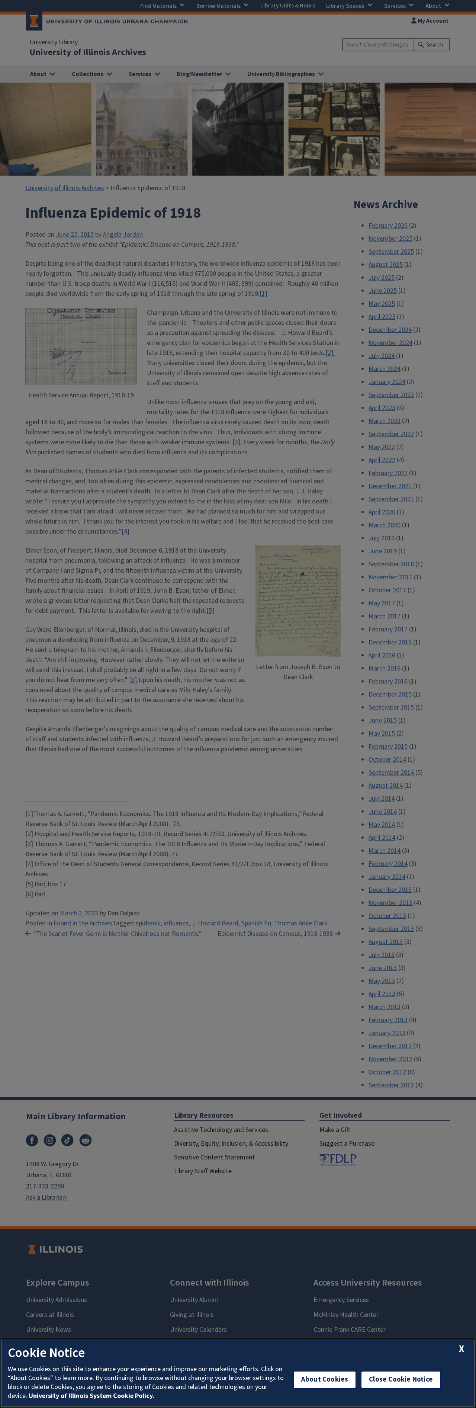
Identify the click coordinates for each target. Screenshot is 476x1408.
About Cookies (324, 1380)
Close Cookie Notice (401, 1380)
